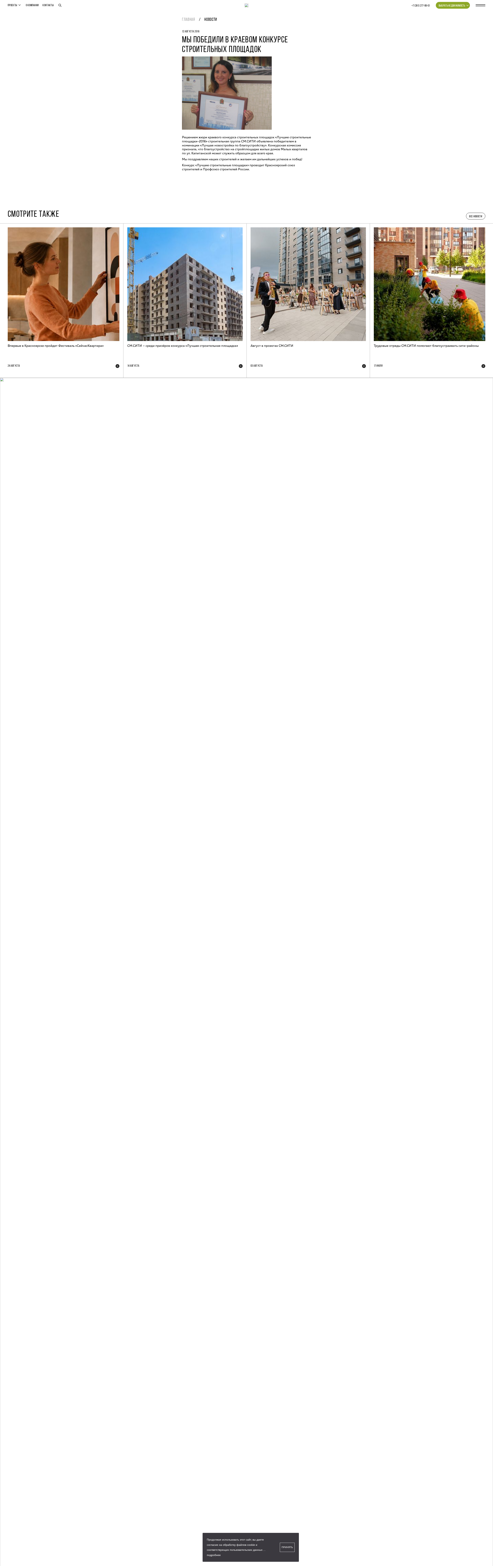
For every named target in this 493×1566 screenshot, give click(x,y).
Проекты (12, 5)
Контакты (48, 5)
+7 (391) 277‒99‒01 (421, 5)
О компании (32, 5)
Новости (210, 20)
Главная (188, 20)
